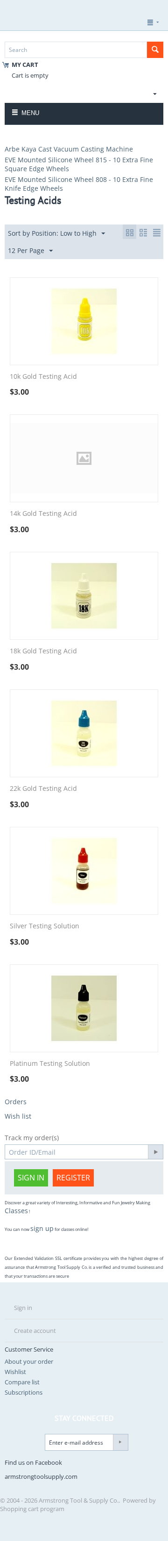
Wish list (18, 1116)
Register (73, 1177)
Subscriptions (23, 1392)
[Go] (155, 1152)
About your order (29, 1361)
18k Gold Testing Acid (43, 651)
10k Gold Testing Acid (43, 377)
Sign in (31, 1177)
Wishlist (15, 1371)
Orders (16, 1101)
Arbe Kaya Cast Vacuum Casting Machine (69, 149)
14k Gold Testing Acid (43, 514)
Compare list (22, 1382)
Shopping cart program (32, 1509)
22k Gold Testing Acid (43, 789)
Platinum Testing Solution (50, 1064)
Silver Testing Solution (44, 926)
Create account (35, 1330)
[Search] (155, 50)
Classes (16, 1210)
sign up (42, 1228)
